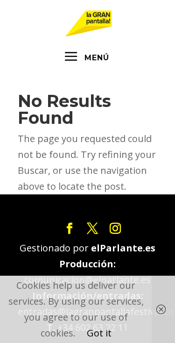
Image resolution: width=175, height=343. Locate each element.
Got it (99, 333)
